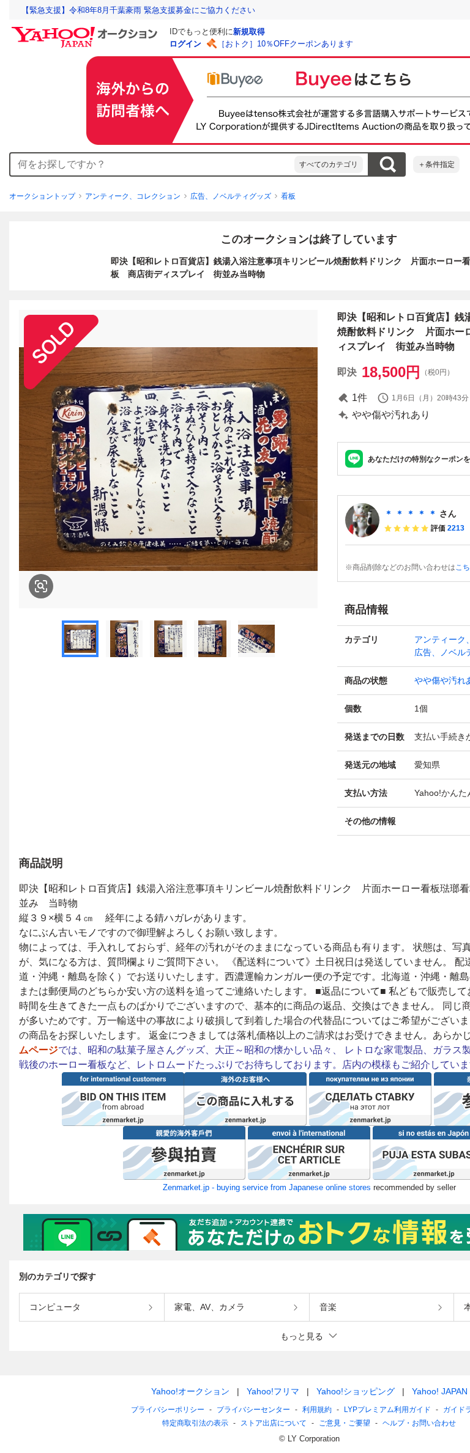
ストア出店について (274, 1423)
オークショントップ (42, 196)
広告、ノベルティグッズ (230, 196)
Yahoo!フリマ (273, 1391)
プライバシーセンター (253, 1409)
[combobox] (152, 164)
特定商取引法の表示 (195, 1423)
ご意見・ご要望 (344, 1423)
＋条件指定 (436, 164)
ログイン (185, 43)
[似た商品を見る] (41, 586)
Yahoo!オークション (190, 1391)
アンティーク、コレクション (133, 196)
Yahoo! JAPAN (440, 1391)
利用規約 (317, 1409)
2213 (455, 528)
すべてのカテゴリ (328, 164)
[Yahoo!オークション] (86, 30)
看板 (288, 196)
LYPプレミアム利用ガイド (387, 1409)
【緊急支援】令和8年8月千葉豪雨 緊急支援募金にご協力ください (138, 10)
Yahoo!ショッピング (355, 1391)
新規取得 (249, 31)
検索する (387, 164)
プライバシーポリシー (167, 1409)
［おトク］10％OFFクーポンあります (285, 43)
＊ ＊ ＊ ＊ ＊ (410, 513)
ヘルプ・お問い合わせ (419, 1423)
